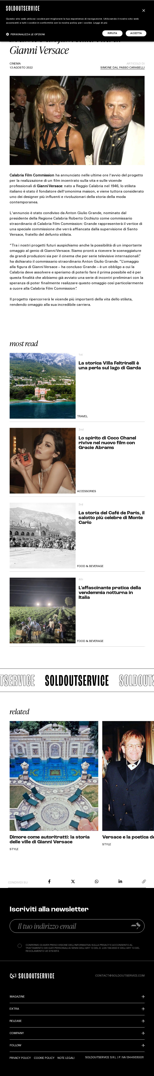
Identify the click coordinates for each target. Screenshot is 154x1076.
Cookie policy (44, 1058)
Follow (15, 1045)
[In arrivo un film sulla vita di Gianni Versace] (49, 881)
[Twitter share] (73, 881)
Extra (14, 1009)
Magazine (17, 997)
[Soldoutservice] (13, 976)
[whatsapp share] (97, 881)
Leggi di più (100, 23)
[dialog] (77, 21)
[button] (25, 34)
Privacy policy (20, 1058)
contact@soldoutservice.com (120, 976)
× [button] (143, 10)
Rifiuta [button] (112, 33)
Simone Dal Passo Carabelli (122, 68)
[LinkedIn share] (120, 881)
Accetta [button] (136, 33)
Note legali (66, 1058)
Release (16, 1021)
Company (17, 1033)
